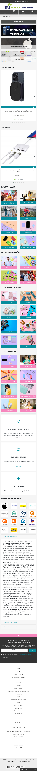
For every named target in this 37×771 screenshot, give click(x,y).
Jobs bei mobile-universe (18, 699)
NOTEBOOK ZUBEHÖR (28, 396)
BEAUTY (9, 317)
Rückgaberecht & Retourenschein (18, 691)
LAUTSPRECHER (9, 396)
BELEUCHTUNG (28, 411)
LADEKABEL (9, 233)
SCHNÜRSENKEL (9, 411)
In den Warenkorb (17, 107)
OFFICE (9, 346)
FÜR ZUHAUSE (9, 302)
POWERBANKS (9, 367)
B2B (18, 697)
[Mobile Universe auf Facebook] (16, 747)
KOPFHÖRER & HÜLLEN (28, 247)
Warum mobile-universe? (10, 536)
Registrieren (18, 708)
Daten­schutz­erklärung (18, 677)
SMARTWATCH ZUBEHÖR (9, 381)
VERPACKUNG (9, 282)
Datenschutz (18, 694)
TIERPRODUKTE (28, 332)
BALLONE (9, 268)
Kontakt (18, 466)
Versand (18, 685)
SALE (27, 346)
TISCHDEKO (27, 268)
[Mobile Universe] (18, 6)
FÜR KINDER (28, 367)
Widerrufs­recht (18, 674)
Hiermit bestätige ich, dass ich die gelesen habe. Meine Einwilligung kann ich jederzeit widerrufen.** (17, 656)
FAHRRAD (28, 218)
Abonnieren (32, 650)
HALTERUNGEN (9, 247)
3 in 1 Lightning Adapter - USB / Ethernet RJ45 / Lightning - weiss (19, 170)
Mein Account (18, 705)
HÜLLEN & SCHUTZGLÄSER (9, 203)
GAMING (9, 332)
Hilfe (18, 702)
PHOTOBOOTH (27, 282)
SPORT (28, 302)
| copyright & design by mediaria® (24, 759)
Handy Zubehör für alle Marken (12, 626)
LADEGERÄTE (28, 233)
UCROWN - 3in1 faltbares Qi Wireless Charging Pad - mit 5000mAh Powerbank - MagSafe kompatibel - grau (18, 110)
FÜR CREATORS (28, 202)
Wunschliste (18, 713)
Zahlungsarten (18, 688)
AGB (18, 671)
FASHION (28, 317)
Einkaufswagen (18, 711)
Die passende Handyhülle (10, 622)
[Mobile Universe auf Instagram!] (21, 747)
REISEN (9, 218)
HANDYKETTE (28, 381)
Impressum (18, 680)
